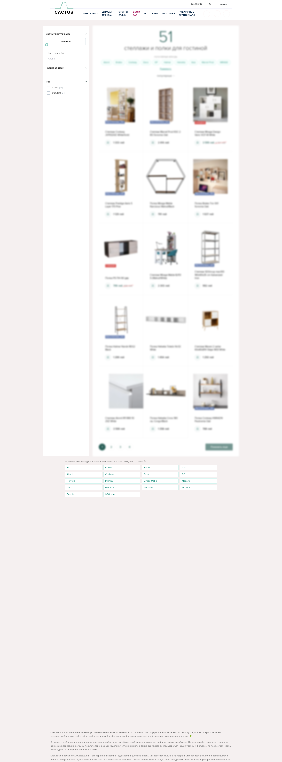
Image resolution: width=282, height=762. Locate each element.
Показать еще (219, 447)
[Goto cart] (217, 13)
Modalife (186, 481)
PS (68, 467)
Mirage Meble (150, 481)
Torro (146, 474)
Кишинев (224, 4)
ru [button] (210, 4)
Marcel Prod (208, 62)
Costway (132, 62)
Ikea (193, 62)
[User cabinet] (226, 13)
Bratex (119, 62)
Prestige (71, 494)
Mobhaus (148, 487)
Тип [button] (48, 81)
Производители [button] (55, 67)
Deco (146, 62)
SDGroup (110, 494)
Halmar (167, 62)
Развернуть (165, 69)
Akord (106, 62)
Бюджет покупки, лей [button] (58, 34)
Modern (186, 487)
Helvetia (181, 62)
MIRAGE (224, 62)
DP (156, 62)
